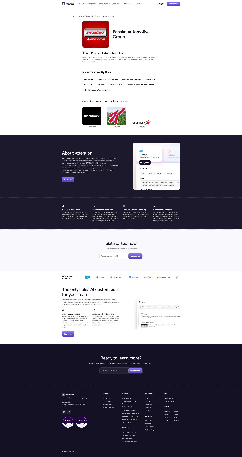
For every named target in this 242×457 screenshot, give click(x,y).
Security (148, 423)
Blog (146, 398)
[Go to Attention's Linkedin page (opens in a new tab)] (64, 412)
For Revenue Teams (129, 432)
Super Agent (126, 423)
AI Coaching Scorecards (130, 407)
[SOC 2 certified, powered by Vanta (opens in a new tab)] (82, 422)
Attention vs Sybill (171, 417)
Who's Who (149, 411)
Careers (148, 408)
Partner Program (151, 430)
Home (74, 16)
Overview (106, 398)
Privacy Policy (169, 398)
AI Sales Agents (127, 398)
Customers (116, 4)
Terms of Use (169, 401)
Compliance (149, 427)
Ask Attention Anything (130, 413)
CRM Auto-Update (128, 410)
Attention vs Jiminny (171, 420)
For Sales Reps (127, 438)
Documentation (108, 408)
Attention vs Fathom (171, 414)
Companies (90, 16)
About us (148, 420)
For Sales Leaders (128, 435)
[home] (68, 3)
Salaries (81, 16)
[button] (82, 4)
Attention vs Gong (171, 411)
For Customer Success (130, 442)
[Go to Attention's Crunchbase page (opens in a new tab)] (69, 412)
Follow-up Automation (130, 419)
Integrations (107, 404)
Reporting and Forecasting (131, 416)
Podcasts (148, 404)
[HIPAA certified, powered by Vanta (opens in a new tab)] (68, 422)
